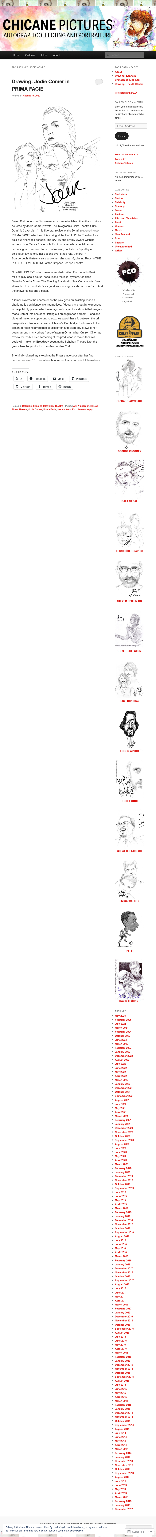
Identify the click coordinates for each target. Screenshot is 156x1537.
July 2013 (120, 1481)
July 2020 (120, 1148)
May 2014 (120, 1441)
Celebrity (27, 406)
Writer (118, 250)
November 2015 (124, 1368)
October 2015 (122, 1372)
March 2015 (121, 1401)
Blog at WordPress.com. (53, 1523)
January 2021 (122, 1124)
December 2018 (124, 1220)
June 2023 (121, 1040)
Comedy (120, 206)
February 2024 (123, 1031)
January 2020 (122, 1172)
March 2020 (121, 1164)
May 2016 (120, 1344)
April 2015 (121, 1397)
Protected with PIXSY (126, 92)
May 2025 (120, 1015)
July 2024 (120, 1023)
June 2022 (121, 1068)
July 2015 (120, 1384)
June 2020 (121, 1152)
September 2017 (124, 1280)
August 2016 (122, 1332)
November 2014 (124, 1416)
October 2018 (122, 1228)
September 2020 (124, 1140)
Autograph (83, 406)
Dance (118, 210)
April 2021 (121, 1112)
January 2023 (122, 1051)
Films (44, 55)
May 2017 (120, 1296)
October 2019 (122, 1184)
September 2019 (124, 1188)
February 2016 (123, 1356)
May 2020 (120, 1156)
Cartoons (30, 55)
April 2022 (121, 1076)
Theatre (59, 406)
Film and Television (43, 406)
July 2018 (120, 1240)
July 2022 (120, 1063)
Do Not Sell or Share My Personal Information (91, 1523)
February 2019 (123, 1212)
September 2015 (124, 1376)
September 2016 (124, 1328)
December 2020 (124, 1128)
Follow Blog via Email (129, 102)
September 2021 (124, 1096)
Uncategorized (123, 246)
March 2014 (121, 1449)
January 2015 (122, 1409)
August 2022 (122, 1059)
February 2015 (123, 1405)
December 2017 (124, 1268)
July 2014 (120, 1433)
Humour (119, 226)
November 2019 (124, 1180)
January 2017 (122, 1312)
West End (71, 409)
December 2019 (124, 1176)
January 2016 (122, 1360)
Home (16, 55)
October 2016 (122, 1324)
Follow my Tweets (126, 154)
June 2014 (121, 1437)
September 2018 (124, 1232)
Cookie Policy (75, 1530)
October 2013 (122, 1469)
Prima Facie (49, 409)
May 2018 (120, 1248)
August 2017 (122, 1284)
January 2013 (122, 1505)
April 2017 (121, 1300)
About (56, 55)
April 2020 (121, 1160)
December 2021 (124, 1088)
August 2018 (122, 1236)
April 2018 (121, 1252)
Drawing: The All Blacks (129, 84)
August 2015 (122, 1380)
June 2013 (121, 1485)
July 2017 (120, 1288)
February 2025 (123, 1019)
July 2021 (120, 1104)
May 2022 (120, 1072)
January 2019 (122, 1216)
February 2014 (123, 1453)
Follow (121, 136)
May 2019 (120, 1200)
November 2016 (124, 1320)
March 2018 (121, 1256)
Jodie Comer (35, 409)
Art (75, 406)
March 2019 (121, 1208)
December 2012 (124, 1509)
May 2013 (120, 1489)
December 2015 (124, 1364)
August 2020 (122, 1144)
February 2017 (123, 1308)
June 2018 (121, 1244)
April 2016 (121, 1348)
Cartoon (119, 198)
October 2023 (122, 1036)
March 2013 (121, 1497)
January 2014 (122, 1457)
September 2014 (124, 1425)
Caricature (121, 194)
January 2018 (122, 1264)
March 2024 (121, 1027)
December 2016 (124, 1316)
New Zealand (122, 234)
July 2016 (120, 1336)
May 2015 (120, 1393)
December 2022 (124, 1055)
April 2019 (121, 1204)
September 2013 (124, 1473)
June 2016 (121, 1340)
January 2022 (122, 1084)
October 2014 (122, 1421)
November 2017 (124, 1272)
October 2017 (122, 1276)
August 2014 (122, 1429)
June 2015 (121, 1389)
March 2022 (121, 1080)
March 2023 (121, 1043)
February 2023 (123, 1047)
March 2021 (121, 1116)
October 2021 (122, 1092)
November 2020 (124, 1132)
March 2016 (121, 1352)
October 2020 (122, 1136)
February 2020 (123, 1168)
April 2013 (121, 1493)
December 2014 (124, 1413)
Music (118, 230)
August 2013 (122, 1477)
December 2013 (124, 1461)
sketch (61, 409)
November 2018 (124, 1224)
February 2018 (123, 1260)
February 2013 (123, 1501)
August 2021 (122, 1100)
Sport (118, 238)
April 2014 (121, 1445)
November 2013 (124, 1465)
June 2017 (121, 1292)
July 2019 (120, 1192)
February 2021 (123, 1120)
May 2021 (120, 1108)
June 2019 (121, 1196)
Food (118, 222)
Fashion (119, 214)
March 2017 (121, 1304)
